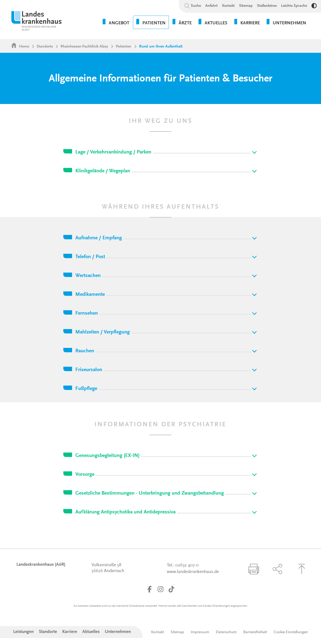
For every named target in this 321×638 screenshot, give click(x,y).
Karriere (69, 632)
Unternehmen (118, 632)
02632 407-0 (187, 565)
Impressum (200, 632)
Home (24, 47)
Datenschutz (226, 632)
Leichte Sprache (294, 6)
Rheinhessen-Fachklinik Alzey (84, 47)
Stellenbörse (267, 6)
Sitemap (246, 6)
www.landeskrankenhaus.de (193, 572)
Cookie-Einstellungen (291, 632)
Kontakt (228, 6)
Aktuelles (91, 632)
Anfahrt (211, 6)
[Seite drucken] (254, 569)
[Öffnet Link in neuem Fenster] (149, 589)
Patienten (123, 47)
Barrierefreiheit (255, 632)
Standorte (45, 47)
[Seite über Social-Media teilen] (277, 569)
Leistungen (23, 632)
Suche (196, 6)
